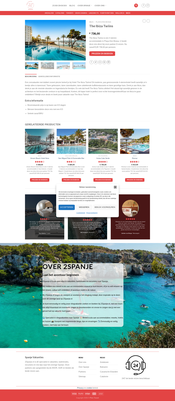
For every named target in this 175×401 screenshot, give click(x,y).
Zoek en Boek (59, 5)
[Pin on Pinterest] (104, 62)
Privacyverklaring (92, 213)
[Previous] (29, 40)
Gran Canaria (81, 13)
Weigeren (84, 207)
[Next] (81, 40)
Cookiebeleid (80, 213)
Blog (72, 5)
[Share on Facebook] (91, 62)
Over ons (100, 5)
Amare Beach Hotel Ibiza (39, 158)
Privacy (80, 388)
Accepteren (66, 207)
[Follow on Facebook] (143, 6)
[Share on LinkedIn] (109, 62)
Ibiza (128, 13)
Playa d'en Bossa (103, 22)
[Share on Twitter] (96, 62)
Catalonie (59, 13)
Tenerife (69, 13)
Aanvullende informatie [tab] (49, 76)
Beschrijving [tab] (31, 76)
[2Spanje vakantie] (37, 5)
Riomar (135, 158)
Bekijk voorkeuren (105, 207)
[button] (115, 187)
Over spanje (84, 5)
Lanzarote (94, 13)
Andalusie (49, 13)
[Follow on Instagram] (148, 6)
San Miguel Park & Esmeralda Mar (71, 158)
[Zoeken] (136, 6)
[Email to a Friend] (100, 62)
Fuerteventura (107, 13)
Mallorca (119, 13)
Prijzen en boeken (102, 54)
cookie (89, 388)
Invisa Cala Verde (103, 158)
